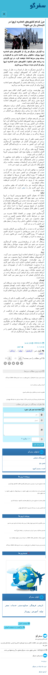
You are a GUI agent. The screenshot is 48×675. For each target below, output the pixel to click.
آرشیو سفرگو (42, 671)
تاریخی (40, 605)
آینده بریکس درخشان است (37, 385)
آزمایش (29, 351)
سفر (23, 188)
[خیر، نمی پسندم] (9, 358)
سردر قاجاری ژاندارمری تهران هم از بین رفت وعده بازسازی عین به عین (26, 523)
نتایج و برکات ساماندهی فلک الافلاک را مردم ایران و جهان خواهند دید (27, 537)
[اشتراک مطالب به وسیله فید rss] (5, 363)
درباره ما (43, 661)
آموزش (35, 611)
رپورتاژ (27, 611)
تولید (20, 351)
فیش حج (42, 463)
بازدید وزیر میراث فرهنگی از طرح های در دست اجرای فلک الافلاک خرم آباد (25, 377)
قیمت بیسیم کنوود (39, 468)
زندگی (12, 351)
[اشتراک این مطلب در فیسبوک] (17, 363)
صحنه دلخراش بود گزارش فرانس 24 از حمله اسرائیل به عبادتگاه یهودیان (25, 399)
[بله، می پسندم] (20, 358)
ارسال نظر (37, 445)
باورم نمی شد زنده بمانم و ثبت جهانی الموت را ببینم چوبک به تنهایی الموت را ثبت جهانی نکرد (25, 492)
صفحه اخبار (23, 623)
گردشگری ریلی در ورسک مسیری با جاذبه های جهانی (32, 508)
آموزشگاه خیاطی (39, 458)
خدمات (13, 605)
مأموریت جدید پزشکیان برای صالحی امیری (34, 392)
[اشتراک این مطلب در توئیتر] (13, 363)
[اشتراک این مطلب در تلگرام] (21, 363)
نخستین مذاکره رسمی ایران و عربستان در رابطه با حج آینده (29, 530)
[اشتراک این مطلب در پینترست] (9, 363)
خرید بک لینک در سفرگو (39, 666)
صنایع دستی (23, 605)
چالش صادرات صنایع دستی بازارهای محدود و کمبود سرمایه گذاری (28, 500)
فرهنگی (32, 605)
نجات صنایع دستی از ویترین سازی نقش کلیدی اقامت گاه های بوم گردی (26, 483)
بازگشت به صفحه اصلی (13, 627)
